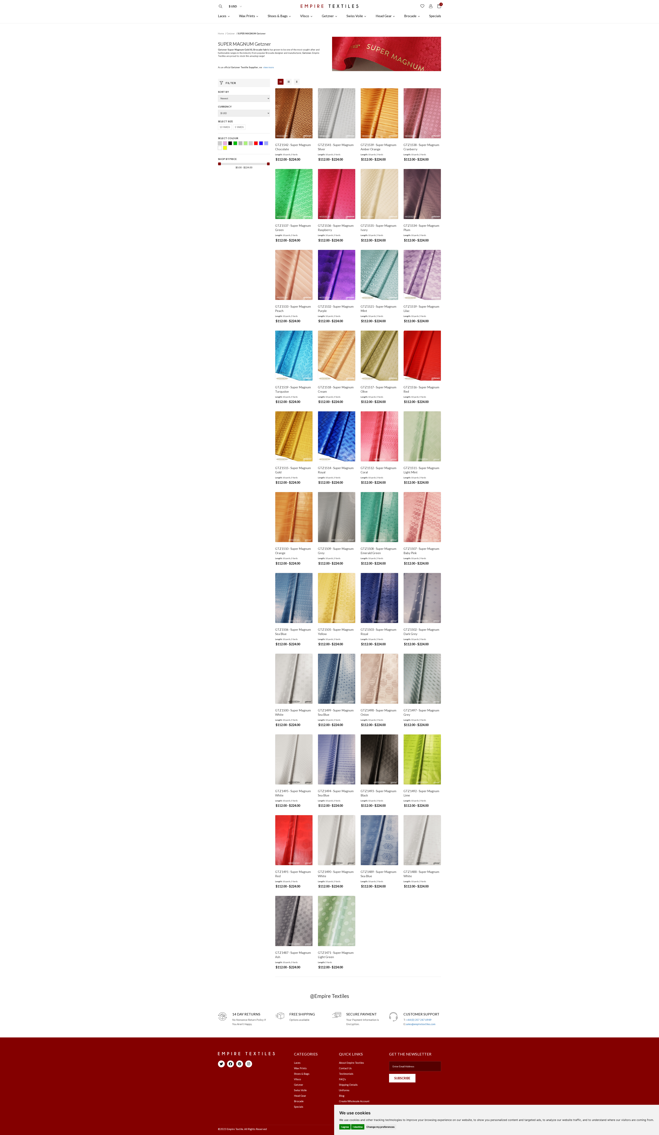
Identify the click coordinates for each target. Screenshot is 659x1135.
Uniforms (344, 1090)
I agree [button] (345, 1126)
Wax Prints (300, 1068)
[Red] (256, 143)
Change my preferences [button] (380, 1126)
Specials (298, 1106)
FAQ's (342, 1079)
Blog (341, 1095)
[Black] (230, 143)
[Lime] (245, 143)
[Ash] (220, 143)
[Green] (235, 143)
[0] (439, 6)
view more (268, 67)
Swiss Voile (300, 1090)
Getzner (231, 33)
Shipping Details (348, 1084)
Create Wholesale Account (354, 1101)
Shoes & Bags (301, 1073)
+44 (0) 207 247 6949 (418, 1019)
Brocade (299, 1101)
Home (221, 33)
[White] (220, 148)
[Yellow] (225, 148)
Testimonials (346, 1073)
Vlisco (297, 1079)
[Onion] (250, 143)
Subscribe (402, 1078)
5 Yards (239, 127)
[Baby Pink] (225, 143)
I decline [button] (358, 1126)
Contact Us (345, 1068)
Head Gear (300, 1095)
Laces (297, 1062)
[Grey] (240, 143)
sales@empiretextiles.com (420, 1024)
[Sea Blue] (266, 143)
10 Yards (225, 127)
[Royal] (261, 143)
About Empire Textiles (351, 1062)
